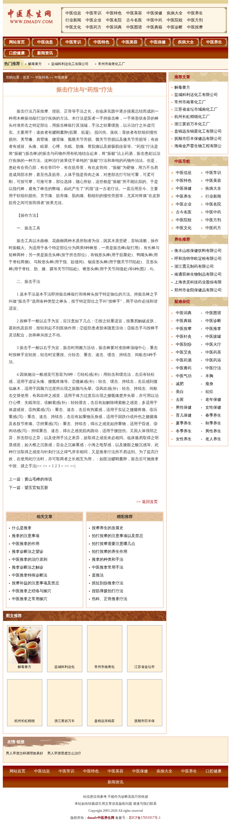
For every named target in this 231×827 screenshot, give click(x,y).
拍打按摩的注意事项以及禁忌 (117, 536)
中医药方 (93, 27)
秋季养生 (213, 423)
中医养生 (195, 13)
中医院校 (175, 20)
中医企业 (93, 20)
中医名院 (114, 20)
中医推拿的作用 (25, 544)
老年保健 (213, 399)
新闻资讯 (45, 53)
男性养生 (213, 431)
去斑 (180, 399)
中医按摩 (195, 27)
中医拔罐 (213, 336)
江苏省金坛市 (144, 667)
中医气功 (184, 376)
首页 (26, 77)
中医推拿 (61, 77)
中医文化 (73, 27)
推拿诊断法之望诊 (27, 551)
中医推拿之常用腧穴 (29, 599)
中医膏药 (184, 368)
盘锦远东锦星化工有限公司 (198, 131)
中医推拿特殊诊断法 (29, 575)
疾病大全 (175, 13)
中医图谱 (134, 27)
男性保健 (184, 407)
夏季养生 (184, 423)
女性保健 (213, 407)
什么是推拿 (22, 528)
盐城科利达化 (64, 667)
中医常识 (93, 13)
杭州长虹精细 (24, 721)
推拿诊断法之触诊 (27, 567)
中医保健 (154, 13)
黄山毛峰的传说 (38, 479)
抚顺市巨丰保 (144, 721)
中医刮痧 (184, 344)
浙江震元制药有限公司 (194, 266)
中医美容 (134, 13)
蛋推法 (98, 575)
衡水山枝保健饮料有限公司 (198, 251)
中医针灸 (184, 336)
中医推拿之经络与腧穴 (31, 591)
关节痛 (26, 139)
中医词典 (114, 27)
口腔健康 (17, 53)
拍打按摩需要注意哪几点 (113, 544)
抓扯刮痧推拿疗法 (107, 583)
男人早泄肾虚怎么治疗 (64, 753)
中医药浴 (213, 360)
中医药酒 (184, 360)
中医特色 (114, 13)
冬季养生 (184, 431)
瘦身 (209, 384)
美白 (180, 392)
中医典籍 (154, 27)
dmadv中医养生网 (100, 818)
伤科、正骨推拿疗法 (109, 599)
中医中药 (154, 20)
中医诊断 (175, 27)
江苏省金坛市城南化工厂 (196, 109)
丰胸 (209, 376)
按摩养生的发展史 (107, 528)
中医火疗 (213, 344)
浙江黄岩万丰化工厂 (192, 124)
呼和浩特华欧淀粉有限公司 (198, 258)
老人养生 (213, 439)
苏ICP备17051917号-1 (145, 818)
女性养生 (184, 439)
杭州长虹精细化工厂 (192, 117)
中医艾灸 (184, 352)
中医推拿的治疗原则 (29, 559)
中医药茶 (213, 352)
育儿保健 (184, 415)
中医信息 (73, 13)
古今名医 (134, 20)
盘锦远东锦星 (104, 721)
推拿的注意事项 (25, 536)
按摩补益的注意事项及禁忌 (35, 583)
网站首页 (17, 42)
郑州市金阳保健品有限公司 (198, 290)
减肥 (180, 384)
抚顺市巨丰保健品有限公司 (198, 139)
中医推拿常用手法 (107, 567)
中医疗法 (213, 368)
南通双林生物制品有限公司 (198, 274)
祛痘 (209, 392)
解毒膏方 (35, 64)
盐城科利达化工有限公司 (69, 64)
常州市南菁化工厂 (111, 64)
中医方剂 (195, 20)
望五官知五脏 (36, 488)
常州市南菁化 (104, 667)
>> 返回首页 (147, 502)
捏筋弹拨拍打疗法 (107, 591)
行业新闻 (73, 20)
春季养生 (213, 415)
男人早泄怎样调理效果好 (24, 753)
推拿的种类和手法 (107, 559)
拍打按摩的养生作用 (109, 551)
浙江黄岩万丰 (64, 721)
